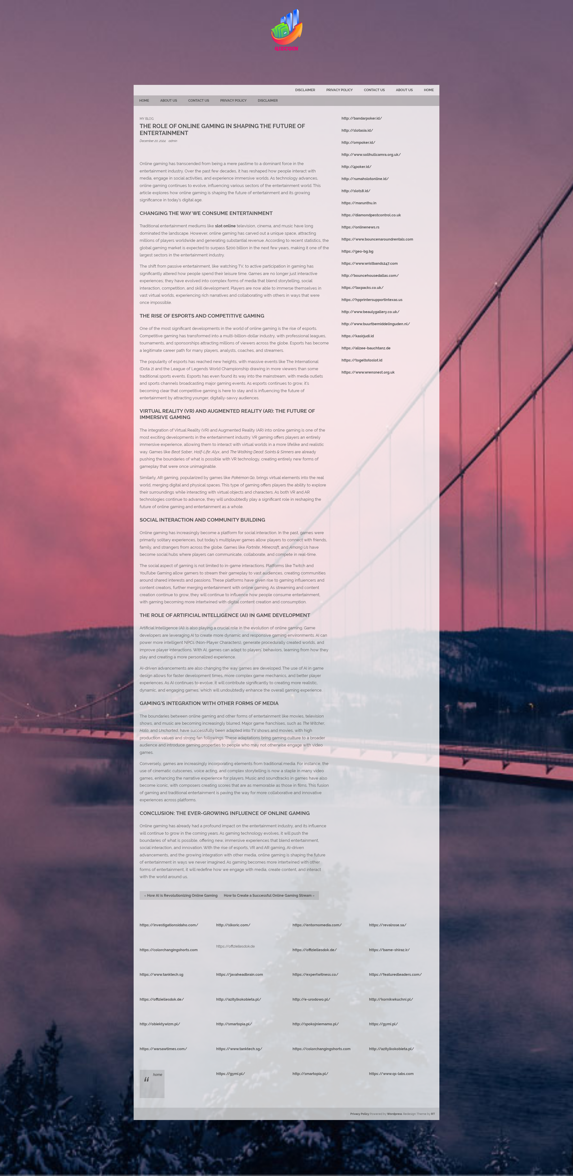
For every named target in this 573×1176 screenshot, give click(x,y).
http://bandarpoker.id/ (362, 118)
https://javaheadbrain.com (239, 974)
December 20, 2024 (153, 141)
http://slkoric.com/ (233, 925)
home (157, 1075)
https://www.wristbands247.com (370, 263)
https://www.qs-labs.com (391, 1074)
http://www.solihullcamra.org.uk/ (371, 155)
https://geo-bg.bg (357, 251)
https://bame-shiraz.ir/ (389, 950)
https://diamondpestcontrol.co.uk (371, 215)
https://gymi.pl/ (383, 1024)
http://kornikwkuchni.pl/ (391, 999)
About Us (404, 90)
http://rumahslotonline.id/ (365, 179)
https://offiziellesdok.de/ (315, 950)
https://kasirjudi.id (358, 336)
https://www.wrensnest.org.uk (368, 372)
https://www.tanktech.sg (161, 974)
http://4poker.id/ (357, 167)
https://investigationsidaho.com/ (169, 925)
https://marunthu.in (359, 203)
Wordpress (394, 1114)
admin (173, 141)
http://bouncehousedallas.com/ (370, 275)
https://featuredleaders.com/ (395, 974)
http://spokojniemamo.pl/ (316, 1024)
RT (433, 1114)
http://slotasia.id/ (357, 130)
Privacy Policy (339, 90)
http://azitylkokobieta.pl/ (238, 999)
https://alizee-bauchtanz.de (366, 348)
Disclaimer (305, 90)
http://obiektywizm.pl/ (160, 1024)
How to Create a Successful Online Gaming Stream (268, 895)
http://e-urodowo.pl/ (311, 999)
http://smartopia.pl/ (234, 1024)
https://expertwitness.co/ (315, 974)
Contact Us (374, 90)
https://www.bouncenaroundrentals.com (377, 239)
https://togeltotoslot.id (362, 360)
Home (429, 90)
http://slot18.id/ (356, 191)
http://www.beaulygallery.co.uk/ (371, 312)
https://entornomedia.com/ (317, 925)
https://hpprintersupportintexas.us (372, 300)
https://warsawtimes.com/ (163, 1049)
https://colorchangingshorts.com (169, 950)
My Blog (147, 118)
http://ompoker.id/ (358, 142)
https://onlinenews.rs (360, 227)
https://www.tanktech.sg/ (239, 1049)
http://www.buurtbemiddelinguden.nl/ (376, 324)
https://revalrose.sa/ (387, 925)
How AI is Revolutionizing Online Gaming (182, 895)
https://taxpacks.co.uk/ (363, 288)
